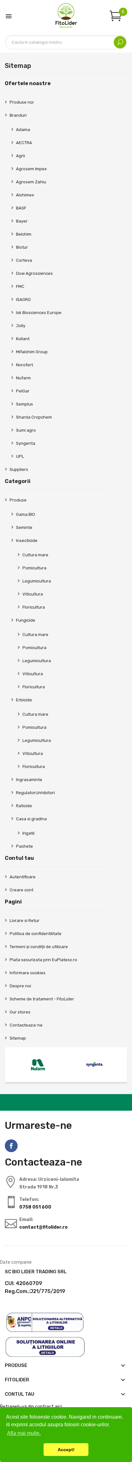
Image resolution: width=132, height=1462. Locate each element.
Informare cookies (27, 972)
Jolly (20, 325)
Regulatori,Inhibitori (35, 792)
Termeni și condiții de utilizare (39, 946)
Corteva (24, 260)
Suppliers (19, 469)
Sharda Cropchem (34, 417)
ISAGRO (23, 299)
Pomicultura (34, 568)
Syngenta (25, 443)
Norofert (24, 364)
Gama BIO (25, 514)
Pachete (24, 846)
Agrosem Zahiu (31, 181)
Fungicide (25, 620)
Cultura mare (35, 554)
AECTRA (24, 142)
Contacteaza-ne (26, 1025)
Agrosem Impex (31, 168)
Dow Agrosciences (34, 273)
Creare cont (21, 890)
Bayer (22, 221)
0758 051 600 (35, 1207)
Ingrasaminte (29, 779)
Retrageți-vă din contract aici (31, 1406)
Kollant (22, 338)
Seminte (24, 527)
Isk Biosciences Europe (39, 312)
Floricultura (33, 607)
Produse (18, 500)
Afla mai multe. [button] (24, 1433)
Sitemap (18, 1038)
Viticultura (32, 594)
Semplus (24, 404)
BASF (21, 208)
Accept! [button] (66, 1449)
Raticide (24, 805)
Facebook (11, 1145)
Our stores (20, 1012)
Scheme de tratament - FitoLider (42, 999)
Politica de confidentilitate (36, 933)
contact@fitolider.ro (43, 1227)
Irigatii (28, 833)
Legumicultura (36, 581)
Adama (23, 129)
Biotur (22, 247)
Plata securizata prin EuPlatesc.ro (43, 959)
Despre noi (20, 985)
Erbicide (24, 700)
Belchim (23, 234)
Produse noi (22, 102)
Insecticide (26, 540)
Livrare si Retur (24, 920)
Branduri (18, 115)
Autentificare (23, 876)
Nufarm (23, 378)
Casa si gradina (31, 818)
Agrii (20, 155)
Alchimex (25, 195)
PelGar (22, 391)
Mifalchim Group (32, 351)
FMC (20, 286)
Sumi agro (26, 430)
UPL (20, 456)
